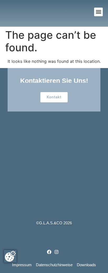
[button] (98, 12)
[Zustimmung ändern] (10, 256)
